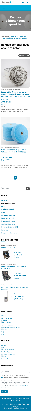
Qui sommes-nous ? (7, 318)
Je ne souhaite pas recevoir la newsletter (16, 377)
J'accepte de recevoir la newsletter (14, 375)
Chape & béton (6, 322)
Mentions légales (6, 352)
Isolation (4, 329)
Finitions (4, 200)
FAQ (2, 334)
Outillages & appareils (8, 224)
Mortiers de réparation (8, 209)
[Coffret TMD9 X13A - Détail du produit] (6, 255)
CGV (2, 347)
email (16, 385)
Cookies (3, 356)
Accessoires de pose (7, 325)
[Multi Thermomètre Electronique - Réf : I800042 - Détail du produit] (6, 296)
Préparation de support (8, 221)
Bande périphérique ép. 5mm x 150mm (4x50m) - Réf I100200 (13, 151)
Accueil (3, 316)
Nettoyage (4, 230)
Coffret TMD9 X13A (8, 247)
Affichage (21, 55)
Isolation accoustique (8, 215)
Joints (3, 206)
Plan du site (5, 359)
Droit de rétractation (7, 349)
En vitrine (4, 320)
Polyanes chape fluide (8, 218)
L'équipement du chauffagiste (10, 327)
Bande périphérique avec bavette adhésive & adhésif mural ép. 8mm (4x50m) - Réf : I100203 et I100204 (15, 94)
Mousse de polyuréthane (9, 233)
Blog (2, 332)
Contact (3, 345)
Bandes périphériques (8, 203)
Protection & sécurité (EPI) (9, 227)
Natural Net (23, 408)
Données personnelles (8, 354)
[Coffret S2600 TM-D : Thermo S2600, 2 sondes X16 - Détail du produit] (6, 275)
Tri (27, 55)
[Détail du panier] (28, 2)
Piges (3, 212)
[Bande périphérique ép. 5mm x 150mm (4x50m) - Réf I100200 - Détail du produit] (15, 131)
